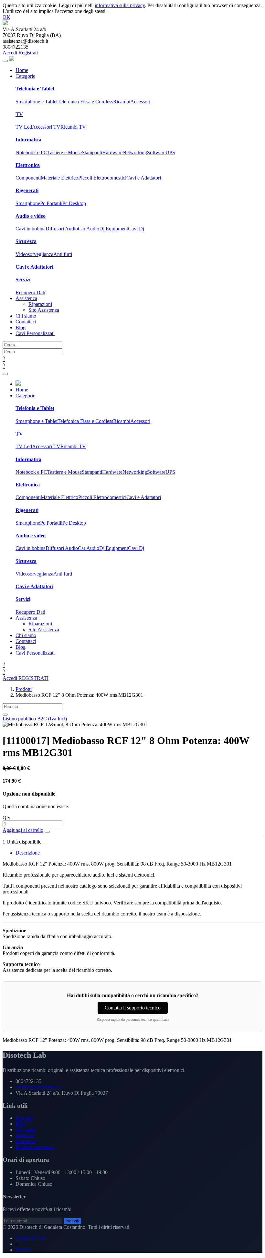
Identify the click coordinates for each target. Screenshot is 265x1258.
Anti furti (62, 254)
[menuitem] (22, 70)
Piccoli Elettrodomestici (102, 178)
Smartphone (28, 203)
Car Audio (88, 228)
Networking (134, 152)
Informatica (28, 139)
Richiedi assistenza (35, 1147)
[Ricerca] (5, 715)
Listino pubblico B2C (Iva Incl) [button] (35, 718)
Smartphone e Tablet (37, 101)
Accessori (140, 101)
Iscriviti (72, 1220)
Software (156, 152)
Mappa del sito (31, 1238)
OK (6, 17)
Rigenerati (27, 190)
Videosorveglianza (34, 254)
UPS (170, 152)
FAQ (21, 1123)
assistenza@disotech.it (38, 1087)
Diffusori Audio (62, 228)
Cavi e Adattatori (143, 178)
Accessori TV (46, 127)
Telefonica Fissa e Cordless (85, 101)
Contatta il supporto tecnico (133, 1007)
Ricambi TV (73, 127)
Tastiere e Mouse (64, 152)
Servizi (23, 279)
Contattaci (26, 1141)
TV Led (24, 127)
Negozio (24, 1118)
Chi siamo (26, 1129)
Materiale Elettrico (59, 178)
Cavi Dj (136, 228)
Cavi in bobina (31, 228)
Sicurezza (26, 241)
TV (19, 114)
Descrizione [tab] (28, 853)
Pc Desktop (74, 203)
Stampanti (92, 152)
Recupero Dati (30, 292)
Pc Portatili (51, 203)
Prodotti (24, 689)
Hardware (112, 152)
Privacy (23, 1249)
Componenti (28, 178)
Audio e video (31, 216)
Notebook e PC (31, 152)
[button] (47, 832)
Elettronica (28, 165)
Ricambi (121, 101)
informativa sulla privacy (120, 5)
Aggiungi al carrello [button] (23, 830)
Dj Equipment (113, 228)
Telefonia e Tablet (35, 88)
